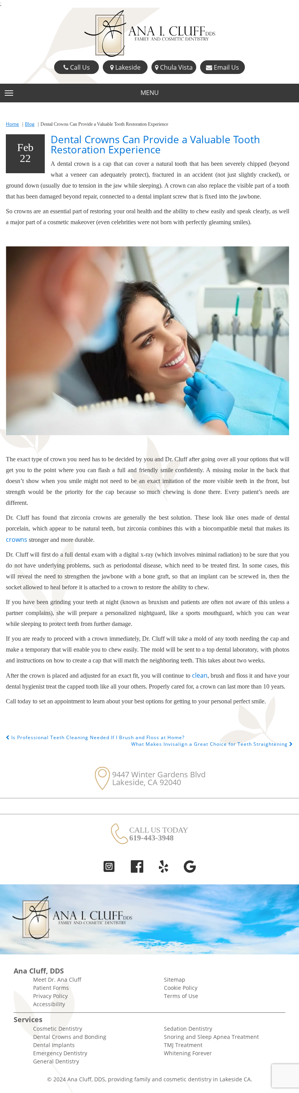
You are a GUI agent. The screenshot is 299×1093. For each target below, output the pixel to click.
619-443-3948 (151, 838)
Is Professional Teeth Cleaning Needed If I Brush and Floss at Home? (97, 737)
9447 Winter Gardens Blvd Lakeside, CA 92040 (159, 778)
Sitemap (174, 979)
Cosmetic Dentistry (57, 1028)
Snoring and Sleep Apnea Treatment (211, 1036)
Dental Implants (54, 1045)
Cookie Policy (180, 987)
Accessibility (49, 1004)
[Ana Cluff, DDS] (149, 34)
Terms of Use (181, 996)
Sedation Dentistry (188, 1028)
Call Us (79, 67)
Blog (30, 124)
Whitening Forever (188, 1053)
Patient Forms (51, 987)
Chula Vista (175, 67)
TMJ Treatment (183, 1045)
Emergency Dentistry (60, 1053)
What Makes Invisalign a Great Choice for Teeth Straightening (210, 744)
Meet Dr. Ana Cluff (57, 979)
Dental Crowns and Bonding (69, 1036)
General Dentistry (56, 1061)
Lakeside (127, 67)
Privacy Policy (50, 996)
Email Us (225, 67)
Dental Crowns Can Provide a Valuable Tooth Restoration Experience (155, 144)
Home (12, 124)
